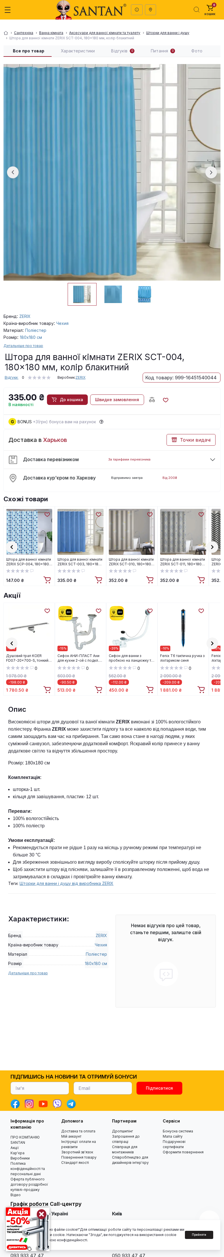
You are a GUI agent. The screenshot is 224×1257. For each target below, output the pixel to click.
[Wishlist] (47, 514)
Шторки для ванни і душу (167, 33)
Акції (12, 595)
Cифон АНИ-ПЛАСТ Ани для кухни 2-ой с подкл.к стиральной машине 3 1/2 (79, 658)
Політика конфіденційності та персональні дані (27, 1168)
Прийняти (199, 1234)
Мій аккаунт (71, 1136)
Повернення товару (79, 1157)
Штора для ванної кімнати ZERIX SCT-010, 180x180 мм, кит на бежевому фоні (131, 561)
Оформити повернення (183, 1152)
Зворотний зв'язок (77, 1152)
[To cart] (47, 580)
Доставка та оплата (78, 1131)
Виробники (20, 1158)
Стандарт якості (75, 1162)
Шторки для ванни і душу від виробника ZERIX (66, 883)
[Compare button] (152, 399)
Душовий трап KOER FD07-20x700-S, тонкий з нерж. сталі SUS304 (28, 658)
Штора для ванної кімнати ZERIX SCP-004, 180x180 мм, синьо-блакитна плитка (28, 561)
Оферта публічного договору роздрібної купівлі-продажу (29, 1184)
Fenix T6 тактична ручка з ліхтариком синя (182, 658)
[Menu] (7, 10)
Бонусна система (178, 1131)
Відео (15, 1195)
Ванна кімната (51, 33)
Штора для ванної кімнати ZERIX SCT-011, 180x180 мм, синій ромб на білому (182, 561)
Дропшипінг (122, 1131)
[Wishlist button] (165, 399)
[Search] (197, 10)
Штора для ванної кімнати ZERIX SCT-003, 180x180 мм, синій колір (79, 561)
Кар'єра (17, 1153)
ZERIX (80, 377)
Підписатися (159, 1088)
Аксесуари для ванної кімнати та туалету (104, 33)
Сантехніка (23, 33)
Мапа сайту (173, 1136)
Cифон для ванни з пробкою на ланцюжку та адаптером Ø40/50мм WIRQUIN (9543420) (131, 658)
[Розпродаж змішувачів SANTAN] (28, 1229)
